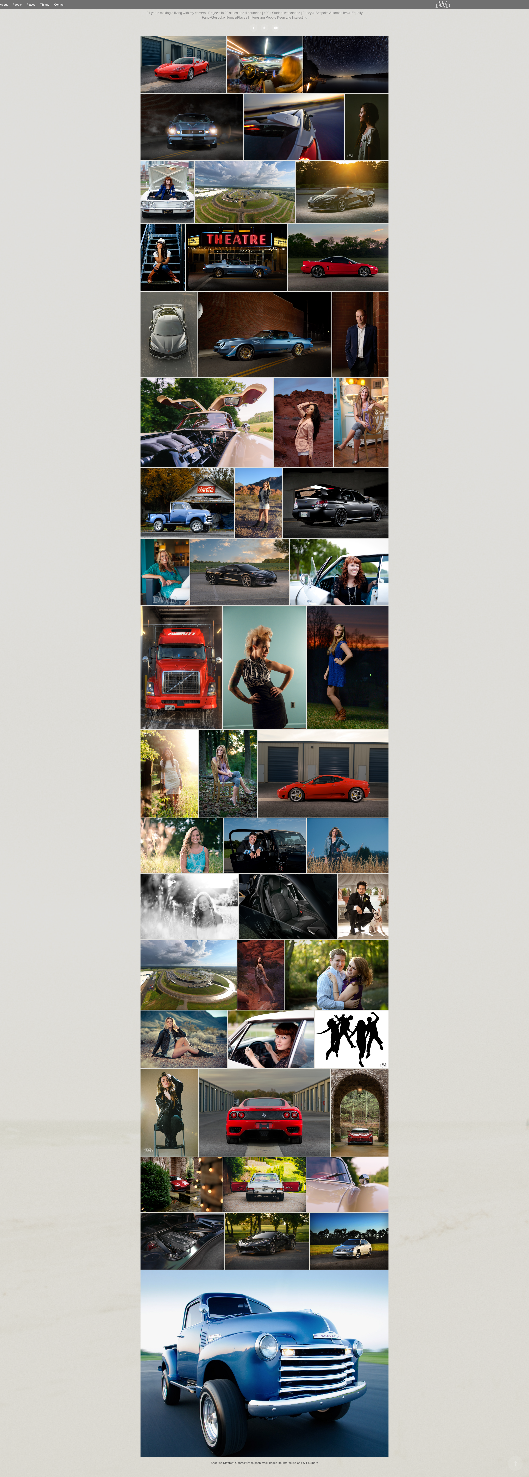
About (4, 4)
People (17, 4)
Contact (59, 4)
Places (31, 4)
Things (44, 4)
